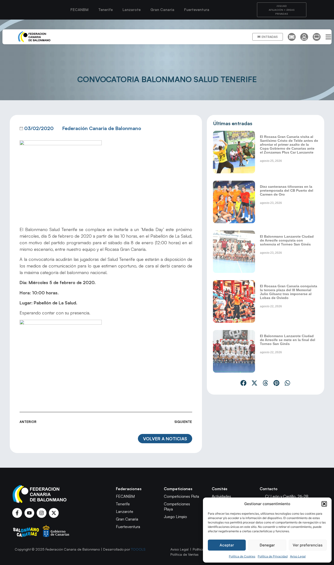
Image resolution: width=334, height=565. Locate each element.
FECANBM (79, 9)
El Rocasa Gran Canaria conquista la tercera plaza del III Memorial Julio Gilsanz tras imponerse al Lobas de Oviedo (288, 292)
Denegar (267, 545)
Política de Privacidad (273, 556)
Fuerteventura (196, 9)
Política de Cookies (242, 556)
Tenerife (105, 9)
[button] (324, 503)
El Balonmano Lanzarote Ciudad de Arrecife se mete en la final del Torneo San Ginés (287, 340)
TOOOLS (138, 549)
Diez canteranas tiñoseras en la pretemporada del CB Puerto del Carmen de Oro (286, 190)
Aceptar (227, 545)
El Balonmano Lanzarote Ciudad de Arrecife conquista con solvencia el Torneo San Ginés (287, 240)
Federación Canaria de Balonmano (101, 128)
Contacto (269, 488)
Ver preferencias (308, 545)
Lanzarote (131, 9)
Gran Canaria (162, 9)
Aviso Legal (298, 556)
